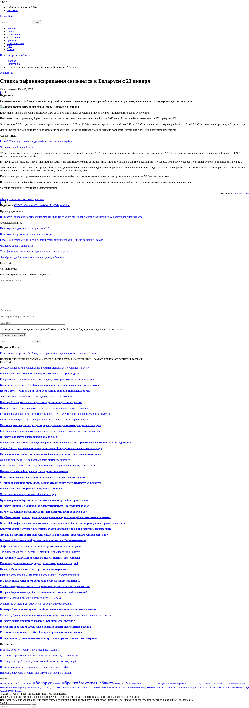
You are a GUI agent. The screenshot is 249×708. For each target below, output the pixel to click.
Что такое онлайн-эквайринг (16, 147)
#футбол (11, 690)
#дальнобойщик (191, 684)
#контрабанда (15, 687)
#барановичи (24, 683)
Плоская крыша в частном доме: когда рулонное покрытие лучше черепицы (44, 408)
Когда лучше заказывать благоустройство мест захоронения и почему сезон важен (47, 465)
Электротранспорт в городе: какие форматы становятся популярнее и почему (45, 367)
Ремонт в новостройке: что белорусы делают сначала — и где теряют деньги (44, 419)
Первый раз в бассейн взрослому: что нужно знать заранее (34, 471)
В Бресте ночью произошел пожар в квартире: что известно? (37, 620)
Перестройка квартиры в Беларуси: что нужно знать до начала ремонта (41, 402)
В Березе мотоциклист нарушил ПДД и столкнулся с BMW (34, 667)
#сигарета (238, 688)
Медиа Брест (7, 16)
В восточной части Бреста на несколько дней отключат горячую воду (42, 477)
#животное (218, 683)
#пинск (181, 687)
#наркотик (135, 688)
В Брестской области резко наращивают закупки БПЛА (34, 488)
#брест (69, 682)
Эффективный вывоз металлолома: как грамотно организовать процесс (41, 546)
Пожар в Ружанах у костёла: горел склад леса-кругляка (34, 569)
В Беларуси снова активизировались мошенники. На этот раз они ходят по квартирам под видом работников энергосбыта (71, 216)
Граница (11, 40)
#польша (200, 687)
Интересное (13, 37)
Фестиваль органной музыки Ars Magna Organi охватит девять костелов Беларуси (50, 482)
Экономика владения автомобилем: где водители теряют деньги (37, 603)
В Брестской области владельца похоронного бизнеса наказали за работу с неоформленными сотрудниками (65, 442)
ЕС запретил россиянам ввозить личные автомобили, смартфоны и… (40, 655)
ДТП (9, 46)
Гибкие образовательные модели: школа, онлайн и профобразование (39, 574)
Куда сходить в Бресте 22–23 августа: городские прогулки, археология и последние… (49, 353)
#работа (221, 687)
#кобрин (4, 687)
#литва (34, 688)
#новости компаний (167, 687)
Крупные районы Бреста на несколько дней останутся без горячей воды (44, 500)
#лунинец (42, 688)
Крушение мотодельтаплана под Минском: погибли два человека (40, 557)
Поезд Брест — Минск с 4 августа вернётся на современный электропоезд (45, 390)
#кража (26, 687)
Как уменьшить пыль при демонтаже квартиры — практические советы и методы (47, 379)
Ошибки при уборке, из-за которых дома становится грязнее (35, 459)
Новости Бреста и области (15, 55)
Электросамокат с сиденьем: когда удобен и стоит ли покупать (36, 396)
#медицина (51, 688)
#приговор (211, 687)
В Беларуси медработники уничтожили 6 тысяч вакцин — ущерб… (39, 661)
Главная (11, 28)
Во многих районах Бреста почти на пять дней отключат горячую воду (43, 511)
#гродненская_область (167, 684)
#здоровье (240, 684)
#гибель (126, 683)
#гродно (180, 684)
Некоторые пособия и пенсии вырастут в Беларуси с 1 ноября (35, 672)
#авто (11, 683)
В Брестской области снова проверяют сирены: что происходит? (39, 373)
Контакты (12, 10)
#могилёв (90, 688)
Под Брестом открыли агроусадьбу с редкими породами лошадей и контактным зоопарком (55, 517)
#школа (19, 691)
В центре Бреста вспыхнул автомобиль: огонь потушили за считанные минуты (48, 609)
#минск (61, 687)
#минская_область (76, 687)
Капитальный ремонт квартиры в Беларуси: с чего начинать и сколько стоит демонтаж (50, 431)
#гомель (135, 684)
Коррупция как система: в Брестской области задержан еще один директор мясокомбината (56, 528)
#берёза (58, 684)
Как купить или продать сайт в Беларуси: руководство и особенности (42, 632)
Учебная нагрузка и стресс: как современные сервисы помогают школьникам (45, 586)
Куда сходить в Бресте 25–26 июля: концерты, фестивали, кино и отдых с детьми (49, 385)
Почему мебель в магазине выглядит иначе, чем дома (30, 597)
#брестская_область (95, 683)
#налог (126, 687)
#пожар (190, 687)
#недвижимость (148, 687)
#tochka (3, 683)
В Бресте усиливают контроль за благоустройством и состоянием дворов (44, 505)
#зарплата (230, 683)
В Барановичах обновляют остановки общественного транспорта (40, 580)
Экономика (13, 34)
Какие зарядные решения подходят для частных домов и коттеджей (39, 563)
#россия (230, 687)
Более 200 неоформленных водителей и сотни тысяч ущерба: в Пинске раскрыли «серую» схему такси (63, 523)
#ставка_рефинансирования (28, 199)
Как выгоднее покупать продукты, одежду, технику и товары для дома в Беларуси (50, 425)
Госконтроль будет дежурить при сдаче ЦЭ (24, 228)
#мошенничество (111, 687)
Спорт (10, 49)
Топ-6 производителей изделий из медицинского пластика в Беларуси (40, 551)
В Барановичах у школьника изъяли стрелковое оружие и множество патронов (48, 638)
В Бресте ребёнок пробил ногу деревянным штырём (30, 649)
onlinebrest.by (241, 193)
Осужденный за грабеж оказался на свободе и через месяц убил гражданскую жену (50, 454)
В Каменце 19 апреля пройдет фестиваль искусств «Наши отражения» (43, 540)
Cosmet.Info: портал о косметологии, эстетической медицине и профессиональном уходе (51, 448)
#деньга (202, 684)
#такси (3, 691)
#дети (209, 683)
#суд (246, 687)
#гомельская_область (148, 684)
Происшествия (15, 43)
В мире (11, 31)
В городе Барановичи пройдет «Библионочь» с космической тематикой (43, 592)
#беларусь (6, 199)
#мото (97, 688)
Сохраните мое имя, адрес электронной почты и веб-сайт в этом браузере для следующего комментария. (63, 329)
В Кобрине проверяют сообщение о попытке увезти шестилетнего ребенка (45, 626)
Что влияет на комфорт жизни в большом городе (28, 494)
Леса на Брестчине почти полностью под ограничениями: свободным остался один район (54, 534)
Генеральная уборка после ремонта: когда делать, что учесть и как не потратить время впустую (55, 413)
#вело (117, 684)
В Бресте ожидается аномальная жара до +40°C (29, 436)
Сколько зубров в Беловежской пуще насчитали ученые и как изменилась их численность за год (55, 615)
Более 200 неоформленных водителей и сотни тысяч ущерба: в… (37, 141)
